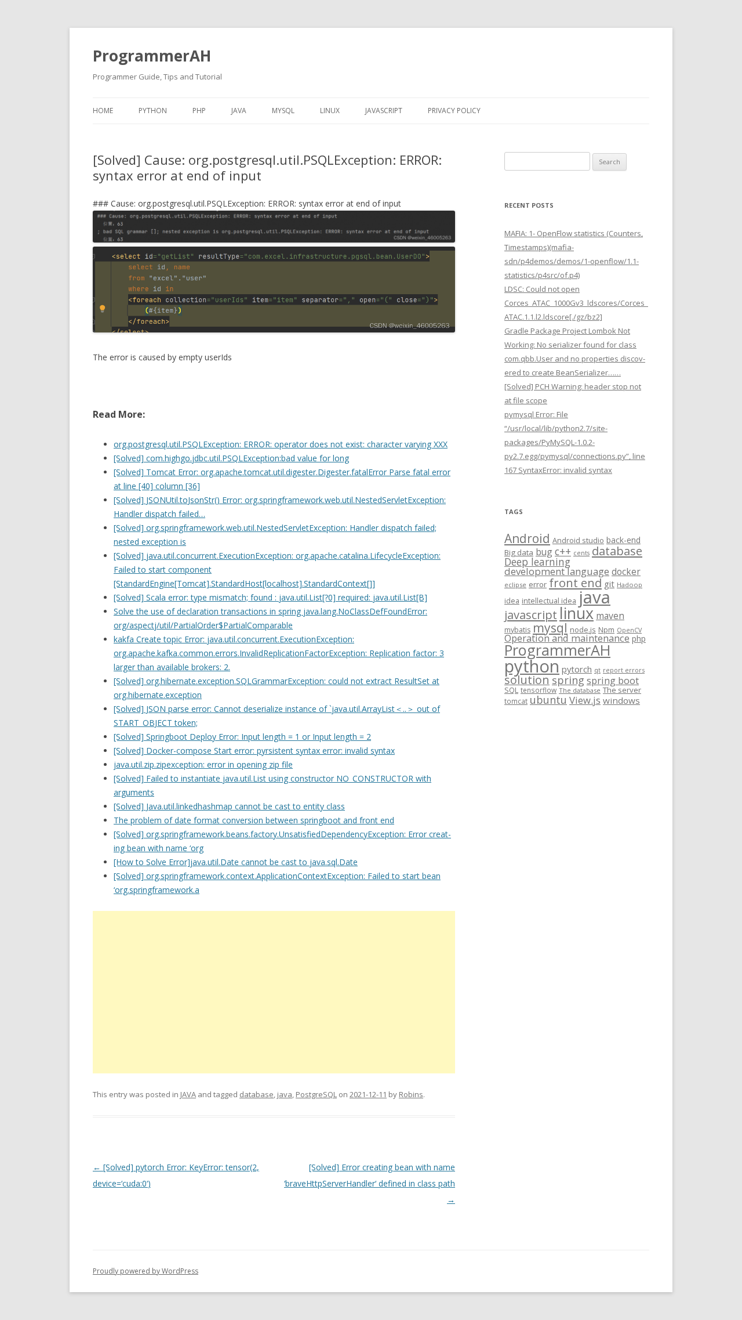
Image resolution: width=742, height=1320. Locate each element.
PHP (199, 110)
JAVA (238, 110)
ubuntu (548, 699)
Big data (518, 552)
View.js (585, 700)
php (639, 638)
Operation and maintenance (567, 638)
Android (527, 538)
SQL (511, 690)
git (609, 584)
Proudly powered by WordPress (145, 1271)
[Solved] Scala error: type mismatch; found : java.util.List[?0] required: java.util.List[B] (270, 597)
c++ (563, 551)
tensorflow (538, 690)
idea (511, 601)
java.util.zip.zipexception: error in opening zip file (203, 764)
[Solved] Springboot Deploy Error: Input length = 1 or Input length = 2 (242, 736)
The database (580, 690)
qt (597, 670)
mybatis (517, 630)
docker (626, 572)
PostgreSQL (316, 1094)
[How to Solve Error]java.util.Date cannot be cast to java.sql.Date (236, 861)
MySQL (283, 110)
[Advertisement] (274, 992)
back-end (623, 539)
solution (527, 680)
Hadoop (629, 584)
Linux (330, 110)
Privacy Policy (454, 110)
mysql (550, 627)
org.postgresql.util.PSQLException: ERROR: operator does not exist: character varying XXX (281, 444)
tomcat (516, 701)
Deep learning (537, 562)
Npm (606, 629)
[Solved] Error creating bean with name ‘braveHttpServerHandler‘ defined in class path (369, 1183)
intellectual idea (549, 601)
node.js (583, 629)
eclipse (515, 584)
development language (556, 571)
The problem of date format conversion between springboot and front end (254, 820)
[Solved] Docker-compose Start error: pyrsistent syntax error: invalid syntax (254, 750)
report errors (624, 670)
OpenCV (629, 630)
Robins (411, 1094)
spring (568, 679)
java (284, 1094)
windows (621, 700)
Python (153, 110)
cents (581, 552)
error (538, 584)
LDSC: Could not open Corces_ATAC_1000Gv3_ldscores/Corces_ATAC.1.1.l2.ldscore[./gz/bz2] (576, 303)
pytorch (577, 669)
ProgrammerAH (152, 55)
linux (576, 613)
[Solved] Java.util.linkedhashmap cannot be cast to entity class (229, 806)
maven (610, 615)
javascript (530, 614)
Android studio (578, 540)
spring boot (613, 680)
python (531, 665)
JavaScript (383, 110)
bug (544, 551)
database (256, 1094)
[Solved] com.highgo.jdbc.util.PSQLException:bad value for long (231, 458)
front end (575, 582)
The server (622, 690)
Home (103, 110)
